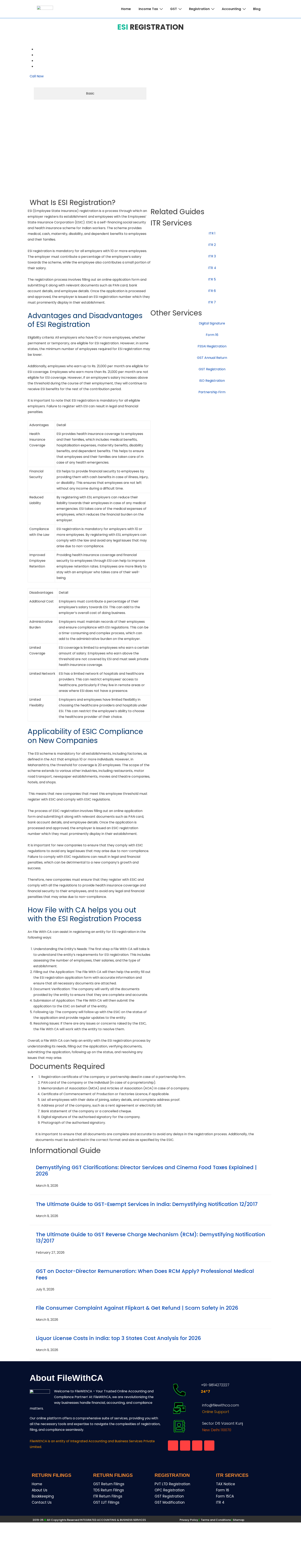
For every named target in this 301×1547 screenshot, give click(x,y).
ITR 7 (212, 302)
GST (173, 9)
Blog (256, 9)
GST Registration (212, 369)
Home (126, 9)
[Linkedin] (197, 1445)
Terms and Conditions (217, 1520)
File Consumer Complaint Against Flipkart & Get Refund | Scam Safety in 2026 (137, 1308)
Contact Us (42, 1502)
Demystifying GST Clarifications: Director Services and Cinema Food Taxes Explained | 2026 (146, 1170)
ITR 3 (212, 256)
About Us (39, 1490)
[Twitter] (35, 60)
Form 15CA (225, 1496)
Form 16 (212, 334)
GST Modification (170, 1502)
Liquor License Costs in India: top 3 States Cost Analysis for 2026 (118, 1338)
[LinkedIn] (35, 66)
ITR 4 (220, 1502)
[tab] (90, 93)
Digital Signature (212, 323)
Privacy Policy (189, 1520)
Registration (199, 9)
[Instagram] (209, 1445)
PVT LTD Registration (172, 1484)
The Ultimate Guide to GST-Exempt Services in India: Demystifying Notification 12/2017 (147, 1204)
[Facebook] (35, 49)
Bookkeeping (43, 1496)
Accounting (231, 9)
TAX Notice (225, 1484)
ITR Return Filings (107, 1496)
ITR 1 (212, 233)
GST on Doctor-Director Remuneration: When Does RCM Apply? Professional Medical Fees (145, 1274)
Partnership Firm (211, 392)
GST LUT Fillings (106, 1502)
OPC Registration (169, 1490)
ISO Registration (212, 380)
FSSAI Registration (212, 346)
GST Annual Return (212, 357)
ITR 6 (212, 290)
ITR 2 (212, 244)
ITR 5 (212, 279)
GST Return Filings (108, 1484)
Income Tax (148, 9)
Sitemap (238, 1520)
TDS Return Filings (108, 1490)
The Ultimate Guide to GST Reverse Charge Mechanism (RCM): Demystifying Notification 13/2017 (150, 1237)
